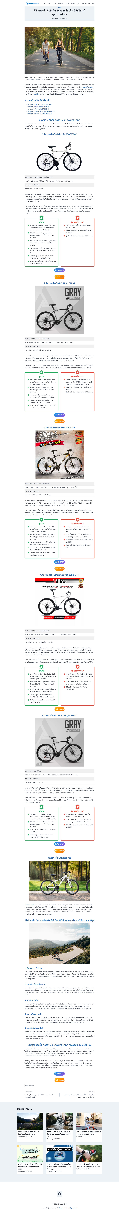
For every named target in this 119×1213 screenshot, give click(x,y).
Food (92, 3)
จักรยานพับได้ (73, 80)
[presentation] (30, 1121)
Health (73, 3)
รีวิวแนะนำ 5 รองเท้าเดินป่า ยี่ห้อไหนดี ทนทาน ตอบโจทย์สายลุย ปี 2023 (58, 1134)
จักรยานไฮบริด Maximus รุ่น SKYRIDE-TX (41, 111)
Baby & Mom (85, 3)
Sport (78, 3)
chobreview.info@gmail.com (68, 1208)
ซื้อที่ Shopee (59, 277)
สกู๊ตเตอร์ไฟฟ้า (29, 80)
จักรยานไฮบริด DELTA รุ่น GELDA (38, 106)
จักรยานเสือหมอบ (87, 87)
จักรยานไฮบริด (29, 905)
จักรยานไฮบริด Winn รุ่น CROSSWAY (39, 104)
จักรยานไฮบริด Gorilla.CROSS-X (38, 109)
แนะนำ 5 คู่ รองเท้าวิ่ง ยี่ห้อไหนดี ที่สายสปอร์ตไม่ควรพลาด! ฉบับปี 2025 (30, 1166)
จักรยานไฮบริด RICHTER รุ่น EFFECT (39, 113)
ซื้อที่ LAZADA (59, 270)
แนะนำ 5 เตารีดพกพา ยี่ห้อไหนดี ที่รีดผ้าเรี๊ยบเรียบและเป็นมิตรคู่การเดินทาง (78, 1094)
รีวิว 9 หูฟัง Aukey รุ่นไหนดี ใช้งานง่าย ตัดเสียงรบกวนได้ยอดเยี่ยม (39, 1094)
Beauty (67, 3)
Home (45, 3)
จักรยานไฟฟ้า (38, 80)
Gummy (56, 18)
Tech (49, 3)
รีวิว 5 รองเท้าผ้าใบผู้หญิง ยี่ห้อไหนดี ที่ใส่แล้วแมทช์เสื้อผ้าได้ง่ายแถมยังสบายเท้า (59, 1166)
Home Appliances (58, 3)
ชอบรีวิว (36, 94)
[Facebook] (59, 1194)
